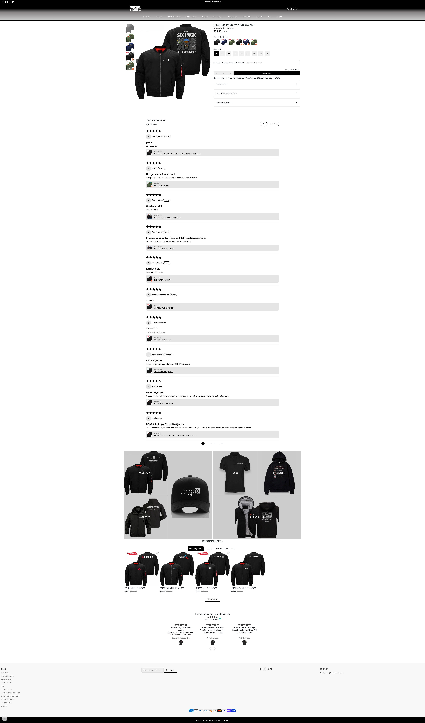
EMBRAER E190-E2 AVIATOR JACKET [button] (167, 217)
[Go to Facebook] (3, 2)
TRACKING (4, 673)
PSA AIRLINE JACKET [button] (161, 185)
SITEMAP (4, 706)
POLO (279, 16)
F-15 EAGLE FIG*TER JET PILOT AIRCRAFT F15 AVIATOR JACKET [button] (177, 154)
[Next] (129, 68)
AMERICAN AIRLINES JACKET (172, 588)
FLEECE (159, 16)
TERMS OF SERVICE (7, 676)
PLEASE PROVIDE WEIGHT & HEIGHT (229, 63)
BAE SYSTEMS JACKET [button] (162, 280)
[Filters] (263, 124)
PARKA (205, 16)
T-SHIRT (259, 16)
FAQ (2, 686)
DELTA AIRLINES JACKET (135, 588)
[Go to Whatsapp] (10, 2)
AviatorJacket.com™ (222, 720)
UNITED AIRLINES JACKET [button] (163, 308)
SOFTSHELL (218, 16)
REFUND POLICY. (7, 703)
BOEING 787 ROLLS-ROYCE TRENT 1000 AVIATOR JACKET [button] (175, 435)
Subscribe (170, 670)
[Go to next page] (226, 443)
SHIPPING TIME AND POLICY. (10, 693)
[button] (219, 28)
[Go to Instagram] (6, 2)
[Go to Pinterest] (13, 2)
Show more (212, 599)
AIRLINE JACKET (195, 548)
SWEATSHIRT (191, 16)
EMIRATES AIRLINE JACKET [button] (164, 403)
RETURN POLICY (6, 683)
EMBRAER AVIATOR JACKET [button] (164, 249)
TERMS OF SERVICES (8, 699)
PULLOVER (232, 16)
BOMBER (147, 16)
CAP (270, 16)
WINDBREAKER (174, 16)
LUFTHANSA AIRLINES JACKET (243, 588)
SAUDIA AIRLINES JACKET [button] (163, 372)
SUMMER (246, 16)
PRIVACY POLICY (6, 679)
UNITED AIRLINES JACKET (206, 588)
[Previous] (129, 26)
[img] (212, 617)
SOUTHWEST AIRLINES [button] (162, 340)
